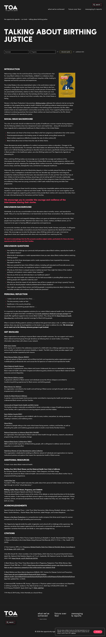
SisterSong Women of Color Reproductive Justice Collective (23, 451)
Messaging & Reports (93, 9)
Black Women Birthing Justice (13, 377)
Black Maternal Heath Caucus (14, 366)
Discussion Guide (65, 52)
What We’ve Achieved (56, 9)
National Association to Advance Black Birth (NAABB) (21, 432)
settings (73, 633)
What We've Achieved (43, 615)
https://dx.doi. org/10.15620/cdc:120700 (25, 558)
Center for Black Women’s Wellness (15, 396)
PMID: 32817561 (39, 588)
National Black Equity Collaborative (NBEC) (18, 441)
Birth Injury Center (10, 346)
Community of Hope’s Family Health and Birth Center (21, 405)
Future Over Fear (75, 9)
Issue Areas (43, 619)
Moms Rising (8, 423)
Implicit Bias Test (9, 480)
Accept (98, 631)
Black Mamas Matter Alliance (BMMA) (16, 357)
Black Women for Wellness (12, 387)
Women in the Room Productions (15, 517)
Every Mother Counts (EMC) (13, 414)
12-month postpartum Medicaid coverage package (51, 314)
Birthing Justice (40, 103)
